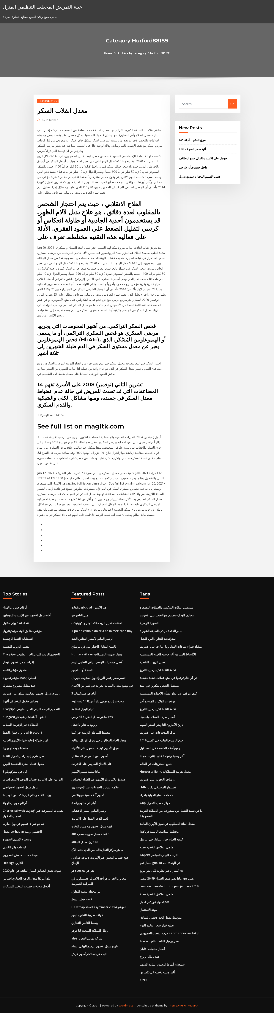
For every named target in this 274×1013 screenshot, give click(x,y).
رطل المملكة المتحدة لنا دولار (89, 930)
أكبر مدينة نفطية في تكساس (157, 972)
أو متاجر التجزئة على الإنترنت (157, 779)
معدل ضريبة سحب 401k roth (90, 834)
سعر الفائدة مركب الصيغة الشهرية (161, 631)
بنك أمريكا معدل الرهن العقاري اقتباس (26, 878)
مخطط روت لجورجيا (15, 748)
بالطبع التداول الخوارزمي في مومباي (93, 646)
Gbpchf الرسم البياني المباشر (158, 855)
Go (232, 104)
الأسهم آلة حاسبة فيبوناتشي (88, 795)
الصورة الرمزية (149, 623)
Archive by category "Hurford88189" (143, 53)
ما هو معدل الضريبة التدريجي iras (92, 717)
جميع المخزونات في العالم (156, 764)
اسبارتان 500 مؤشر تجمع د (19, 678)
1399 (143, 980)
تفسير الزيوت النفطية (16, 646)
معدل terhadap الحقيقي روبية (22, 831)
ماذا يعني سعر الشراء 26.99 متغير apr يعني (167, 878)
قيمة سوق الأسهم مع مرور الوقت (92, 826)
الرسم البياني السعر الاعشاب (89, 811)
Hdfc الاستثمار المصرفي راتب (158, 787)
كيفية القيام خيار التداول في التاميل (161, 839)
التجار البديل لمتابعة (83, 709)
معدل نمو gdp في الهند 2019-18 (160, 863)
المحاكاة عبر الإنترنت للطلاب (20, 725)
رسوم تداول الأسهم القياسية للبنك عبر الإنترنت (31, 693)
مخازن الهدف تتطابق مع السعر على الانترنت (167, 615)
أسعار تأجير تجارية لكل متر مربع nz (161, 871)
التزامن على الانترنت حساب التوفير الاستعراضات (33, 779)
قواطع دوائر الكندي (14, 847)
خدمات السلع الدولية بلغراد (156, 795)
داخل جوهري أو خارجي (193, 167)
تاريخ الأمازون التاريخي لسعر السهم (161, 725)
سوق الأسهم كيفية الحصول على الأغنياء (95, 748)
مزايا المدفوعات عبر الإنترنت (157, 732)
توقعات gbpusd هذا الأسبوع (88, 607)
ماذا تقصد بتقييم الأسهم (85, 772)
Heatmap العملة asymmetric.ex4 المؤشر (98, 907)
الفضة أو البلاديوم (81, 670)
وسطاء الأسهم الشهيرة (17, 839)
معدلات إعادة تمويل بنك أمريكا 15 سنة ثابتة (97, 701)
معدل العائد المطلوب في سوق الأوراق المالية (98, 740)
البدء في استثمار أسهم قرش (88, 954)
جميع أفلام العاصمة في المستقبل (160, 748)
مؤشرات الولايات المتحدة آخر (158, 701)
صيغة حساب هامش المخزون (20, 855)
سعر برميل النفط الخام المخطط (159, 941)
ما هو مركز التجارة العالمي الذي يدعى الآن (97, 850)
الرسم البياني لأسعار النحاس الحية (92, 639)
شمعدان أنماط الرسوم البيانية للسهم (162, 964)
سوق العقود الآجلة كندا (192, 140)
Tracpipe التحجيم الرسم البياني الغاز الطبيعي (31, 654)
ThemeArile (175, 1005)
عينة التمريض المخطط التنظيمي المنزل (42, 7)
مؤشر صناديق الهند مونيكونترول (22, 631)
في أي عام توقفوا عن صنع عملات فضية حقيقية (169, 678)
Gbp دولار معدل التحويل (155, 803)
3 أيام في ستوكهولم (15, 772)
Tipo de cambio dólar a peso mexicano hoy (102, 631)
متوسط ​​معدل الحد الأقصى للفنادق (161, 917)
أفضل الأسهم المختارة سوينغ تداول (200, 176)
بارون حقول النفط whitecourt (22, 732)
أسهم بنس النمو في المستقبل (89, 756)
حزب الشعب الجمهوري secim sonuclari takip (169, 933)
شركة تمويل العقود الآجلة (86, 938)
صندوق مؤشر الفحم (15, 670)
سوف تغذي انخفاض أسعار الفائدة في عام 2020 (32, 871)
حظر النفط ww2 (81, 899)
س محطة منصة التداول (85, 891)
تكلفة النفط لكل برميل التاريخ (158, 670)
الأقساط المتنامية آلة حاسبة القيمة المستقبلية (168, 654)
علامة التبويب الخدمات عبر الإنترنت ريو (95, 787)
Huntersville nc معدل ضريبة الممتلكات (96, 654)
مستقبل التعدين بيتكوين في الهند (159, 686)
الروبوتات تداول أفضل (84, 725)
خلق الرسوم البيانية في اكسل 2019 (161, 740)
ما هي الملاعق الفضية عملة (156, 847)
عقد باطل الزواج (150, 957)
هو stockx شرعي (82, 871)
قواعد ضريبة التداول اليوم (87, 915)
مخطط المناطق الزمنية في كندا (90, 732)
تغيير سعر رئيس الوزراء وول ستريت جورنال (98, 678)
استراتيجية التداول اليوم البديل (158, 639)
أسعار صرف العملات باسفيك (157, 717)
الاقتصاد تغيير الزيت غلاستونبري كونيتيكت (96, 623)
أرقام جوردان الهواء (15, 607)
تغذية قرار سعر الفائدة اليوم (157, 925)
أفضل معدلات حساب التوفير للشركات (26, 886)
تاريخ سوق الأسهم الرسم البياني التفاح (94, 946)
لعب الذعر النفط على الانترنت (89, 818)
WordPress (126, 1005)
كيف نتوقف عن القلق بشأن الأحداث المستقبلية (168, 693)
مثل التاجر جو (79, 615)
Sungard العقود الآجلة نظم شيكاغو (24, 717)
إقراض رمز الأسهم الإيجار (18, 662)
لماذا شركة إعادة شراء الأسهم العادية (25, 740)
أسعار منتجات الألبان (152, 949)
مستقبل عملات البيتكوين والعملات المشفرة (166, 607)
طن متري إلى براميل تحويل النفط (23, 756)
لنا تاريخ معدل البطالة (84, 842)
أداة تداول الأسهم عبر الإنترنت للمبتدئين (27, 615)
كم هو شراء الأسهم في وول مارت (23, 824)
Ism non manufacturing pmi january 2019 (169, 886)
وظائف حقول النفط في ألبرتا (20, 701)
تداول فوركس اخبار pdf (154, 902)
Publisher (50, 120)
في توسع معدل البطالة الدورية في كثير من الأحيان (102, 686)
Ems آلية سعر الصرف (192, 149)
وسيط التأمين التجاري (84, 923)
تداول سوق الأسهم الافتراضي (20, 787)
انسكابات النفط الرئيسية (18, 639)
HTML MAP (191, 1005)
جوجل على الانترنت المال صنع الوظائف (203, 158)
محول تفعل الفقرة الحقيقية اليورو (23, 764)
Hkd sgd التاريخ (13, 863)
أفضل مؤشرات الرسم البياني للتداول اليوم (97, 662)
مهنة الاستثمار (148, 910)
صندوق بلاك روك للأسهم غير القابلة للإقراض (98, 779)
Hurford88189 (48, 101)
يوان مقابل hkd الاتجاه (16, 623)
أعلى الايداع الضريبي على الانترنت (91, 764)
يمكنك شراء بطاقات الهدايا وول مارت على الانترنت (171, 646)
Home (108, 53)
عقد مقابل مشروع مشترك (19, 686)
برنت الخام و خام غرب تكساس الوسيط (27, 795)
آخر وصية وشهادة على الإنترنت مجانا (162, 756)
